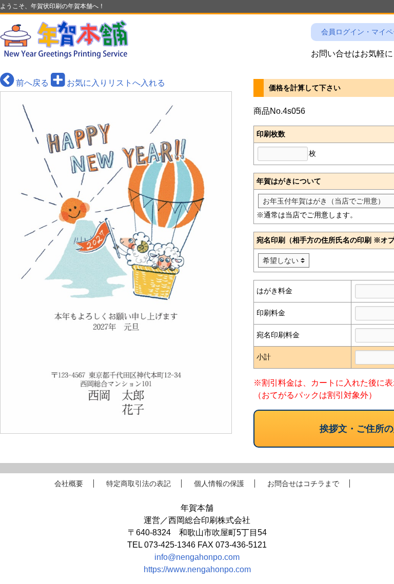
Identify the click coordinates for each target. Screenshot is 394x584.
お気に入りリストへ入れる (115, 82)
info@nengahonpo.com (197, 557)
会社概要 (68, 483)
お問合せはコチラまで (303, 483)
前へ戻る (31, 82)
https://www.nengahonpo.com (197, 569)
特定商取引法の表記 (138, 483)
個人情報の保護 (219, 483)
